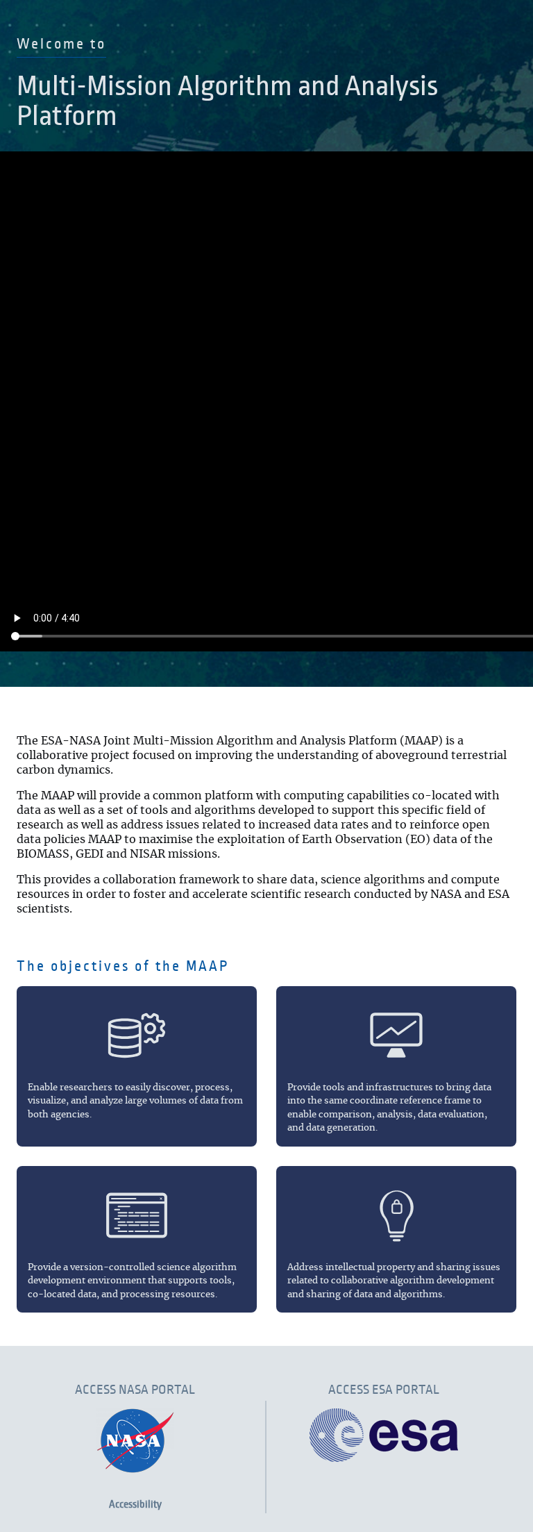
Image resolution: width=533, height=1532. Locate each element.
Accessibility (135, 1504)
